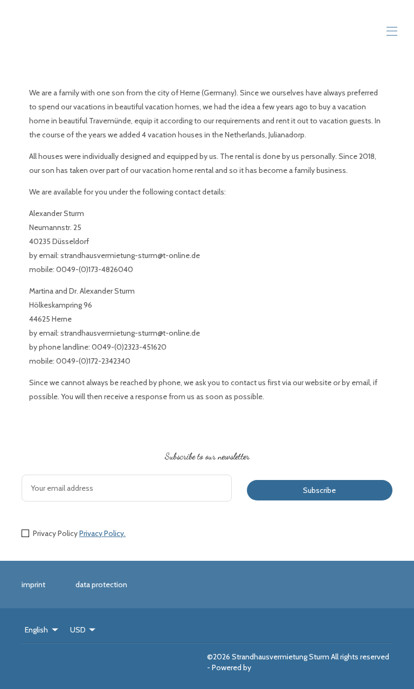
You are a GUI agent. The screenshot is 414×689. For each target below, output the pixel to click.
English (36, 630)
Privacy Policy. (102, 533)
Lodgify (265, 667)
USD (78, 630)
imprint (33, 584)
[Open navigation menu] (392, 31)
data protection (101, 584)
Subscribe (319, 490)
